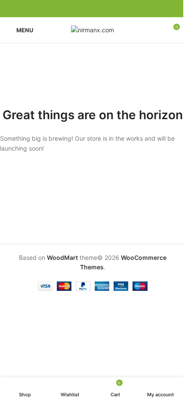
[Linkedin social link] (103, 9)
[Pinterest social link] (92, 9)
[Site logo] (92, 29)
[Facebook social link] (72, 9)
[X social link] (82, 9)
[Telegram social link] (113, 9)
